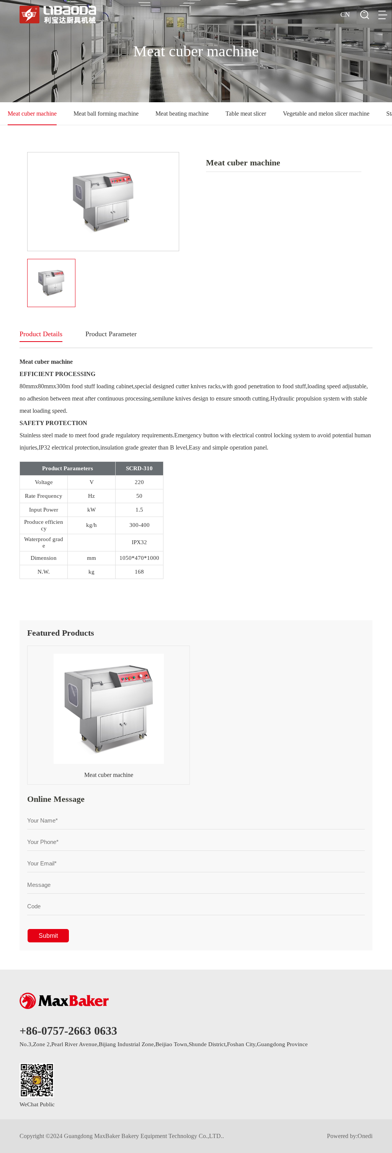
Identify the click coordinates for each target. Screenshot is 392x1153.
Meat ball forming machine (106, 113)
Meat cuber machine (32, 113)
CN (345, 14)
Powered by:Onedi (349, 1136)
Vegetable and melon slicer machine (326, 113)
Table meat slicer (245, 113)
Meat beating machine (182, 113)
